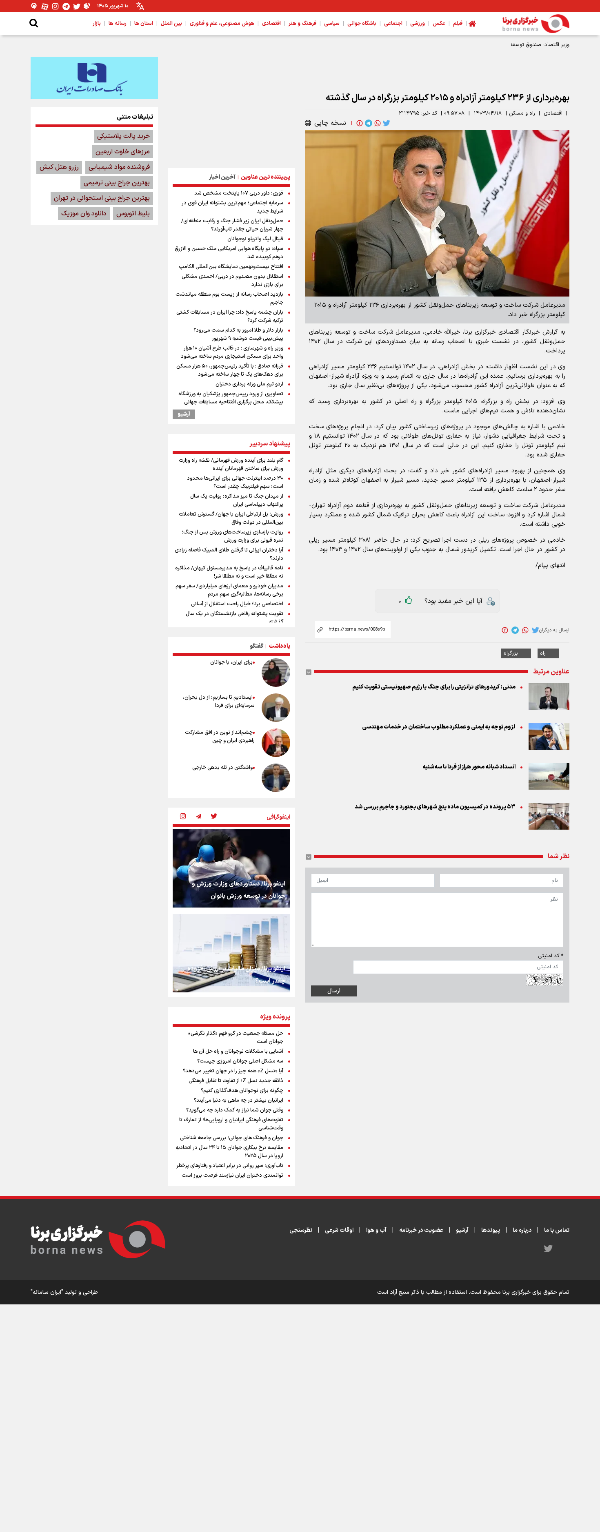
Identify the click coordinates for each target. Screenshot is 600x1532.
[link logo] (535, 23)
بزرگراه (511, 653)
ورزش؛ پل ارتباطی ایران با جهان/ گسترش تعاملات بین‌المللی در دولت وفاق (231, 518)
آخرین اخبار (222, 177)
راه (543, 653)
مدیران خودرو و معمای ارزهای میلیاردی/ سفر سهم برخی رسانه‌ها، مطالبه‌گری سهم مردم (229, 590)
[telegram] (367, 123)
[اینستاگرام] (55, 6)
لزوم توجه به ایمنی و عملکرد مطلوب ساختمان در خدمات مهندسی (439, 727)
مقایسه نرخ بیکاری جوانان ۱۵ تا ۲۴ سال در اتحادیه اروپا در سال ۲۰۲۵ (229, 1152)
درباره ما (522, 1230)
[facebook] (358, 123)
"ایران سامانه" (47, 1292)
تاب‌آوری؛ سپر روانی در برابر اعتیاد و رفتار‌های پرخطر (229, 1166)
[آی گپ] (34, 6)
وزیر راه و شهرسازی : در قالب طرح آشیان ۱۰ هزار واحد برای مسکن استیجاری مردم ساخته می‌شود (232, 352)
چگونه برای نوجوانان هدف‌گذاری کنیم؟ (242, 1091)
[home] (472, 24)
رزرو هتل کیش (59, 167)
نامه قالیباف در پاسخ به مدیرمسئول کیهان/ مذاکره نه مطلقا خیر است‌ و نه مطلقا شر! (229, 572)
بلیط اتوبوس (133, 214)
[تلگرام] (66, 6)
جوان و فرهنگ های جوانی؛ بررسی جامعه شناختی (231, 1138)
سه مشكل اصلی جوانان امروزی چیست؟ (240, 1061)
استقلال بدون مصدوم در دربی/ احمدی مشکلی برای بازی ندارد (232, 280)
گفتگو (256, 646)
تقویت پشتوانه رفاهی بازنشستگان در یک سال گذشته (234, 618)
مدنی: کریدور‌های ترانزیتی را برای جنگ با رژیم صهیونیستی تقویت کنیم (434, 687)
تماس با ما (556, 1230)
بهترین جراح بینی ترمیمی (117, 183)
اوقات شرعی (339, 1230)
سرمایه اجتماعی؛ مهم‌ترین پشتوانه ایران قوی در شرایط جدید (232, 207)
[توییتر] (76, 6)
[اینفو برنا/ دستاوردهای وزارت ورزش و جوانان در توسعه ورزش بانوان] (231, 868)
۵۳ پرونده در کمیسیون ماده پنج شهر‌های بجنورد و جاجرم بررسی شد (435, 807)
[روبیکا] (87, 6)
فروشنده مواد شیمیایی (119, 167)
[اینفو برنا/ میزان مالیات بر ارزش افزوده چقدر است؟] (231, 953)
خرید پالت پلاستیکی (123, 136)
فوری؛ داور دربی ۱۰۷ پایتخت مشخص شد (238, 193)
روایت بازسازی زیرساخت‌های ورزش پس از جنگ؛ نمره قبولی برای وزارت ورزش (232, 536)
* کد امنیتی (550, 956)
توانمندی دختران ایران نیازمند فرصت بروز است (232, 1175)
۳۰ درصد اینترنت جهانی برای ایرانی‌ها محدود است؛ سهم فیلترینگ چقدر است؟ (235, 482)
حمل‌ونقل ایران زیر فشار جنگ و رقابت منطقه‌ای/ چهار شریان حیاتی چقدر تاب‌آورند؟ (232, 225)
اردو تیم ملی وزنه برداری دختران (249, 384)
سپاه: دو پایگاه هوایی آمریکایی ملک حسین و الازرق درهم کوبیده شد (229, 253)
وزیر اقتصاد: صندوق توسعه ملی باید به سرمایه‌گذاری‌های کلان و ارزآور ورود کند (483, 45)
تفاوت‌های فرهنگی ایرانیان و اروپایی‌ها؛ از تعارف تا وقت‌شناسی (231, 1124)
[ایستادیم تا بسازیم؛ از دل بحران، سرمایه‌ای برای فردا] (276, 707)
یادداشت (279, 646)
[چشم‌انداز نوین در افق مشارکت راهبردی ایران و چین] (276, 742)
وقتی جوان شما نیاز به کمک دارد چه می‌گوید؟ (234, 1110)
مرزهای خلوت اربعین (123, 152)
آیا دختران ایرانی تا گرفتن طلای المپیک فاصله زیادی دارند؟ (229, 554)
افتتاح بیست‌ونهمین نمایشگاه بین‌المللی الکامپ (231, 267)
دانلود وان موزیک (84, 214)
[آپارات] (45, 6)
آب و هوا (376, 1230)
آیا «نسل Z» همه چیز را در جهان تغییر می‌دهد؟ (233, 1071)
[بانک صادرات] (94, 78)
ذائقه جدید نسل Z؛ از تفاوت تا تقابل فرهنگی (236, 1081)
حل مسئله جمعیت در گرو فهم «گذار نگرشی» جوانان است (235, 1037)
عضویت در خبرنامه (421, 1230)
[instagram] (183, 816)
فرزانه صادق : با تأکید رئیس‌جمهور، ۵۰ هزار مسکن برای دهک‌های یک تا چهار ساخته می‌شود (229, 370)
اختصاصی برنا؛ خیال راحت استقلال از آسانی (237, 604)
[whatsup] (376, 123)
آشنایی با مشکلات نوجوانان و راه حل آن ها (238, 1051)
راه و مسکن (522, 113)
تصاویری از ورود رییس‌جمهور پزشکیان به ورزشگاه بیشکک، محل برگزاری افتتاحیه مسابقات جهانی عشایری (230, 402)
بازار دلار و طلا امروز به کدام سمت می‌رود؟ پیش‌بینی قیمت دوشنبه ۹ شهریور (238, 334)
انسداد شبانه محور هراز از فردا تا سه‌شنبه (469, 767)
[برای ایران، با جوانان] (276, 672)
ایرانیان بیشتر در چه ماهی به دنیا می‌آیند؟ (238, 1100)
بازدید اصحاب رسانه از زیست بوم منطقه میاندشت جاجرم (229, 298)
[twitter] (385, 123)
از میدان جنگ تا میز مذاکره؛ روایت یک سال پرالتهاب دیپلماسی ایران (236, 500)
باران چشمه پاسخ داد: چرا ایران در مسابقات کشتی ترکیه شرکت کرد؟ (229, 316)
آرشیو (184, 414)
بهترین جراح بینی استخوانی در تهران (102, 198)
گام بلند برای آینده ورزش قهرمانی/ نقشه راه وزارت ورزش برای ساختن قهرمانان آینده (231, 464)
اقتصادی (553, 113)
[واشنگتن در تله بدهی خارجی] (276, 778)
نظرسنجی (300, 1230)
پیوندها (490, 1230)
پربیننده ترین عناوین (265, 177)
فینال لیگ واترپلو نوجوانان (255, 239)
